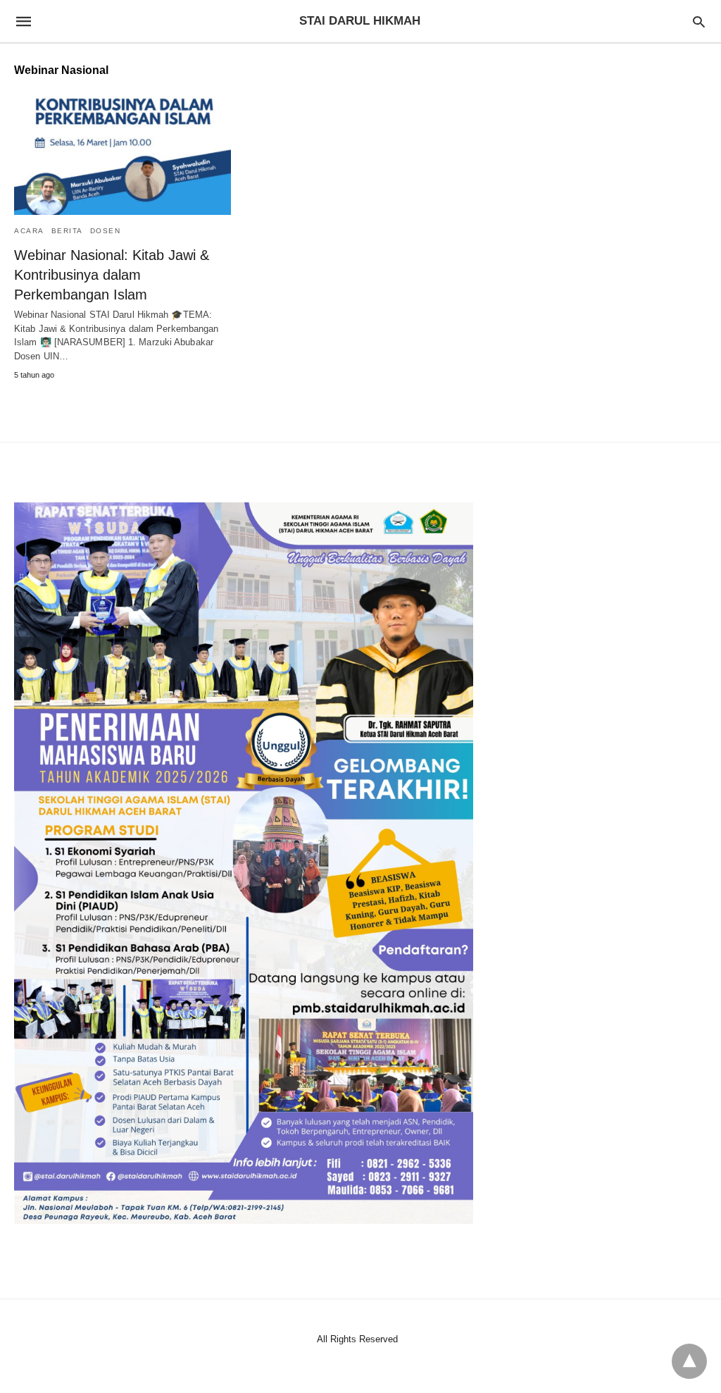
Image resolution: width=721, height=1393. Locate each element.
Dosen (105, 231)
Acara (29, 231)
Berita (67, 231)
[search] (699, 21)
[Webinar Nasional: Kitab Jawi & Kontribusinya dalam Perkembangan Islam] (122, 156)
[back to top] (689, 1361)
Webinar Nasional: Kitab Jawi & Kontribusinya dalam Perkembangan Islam (111, 274)
